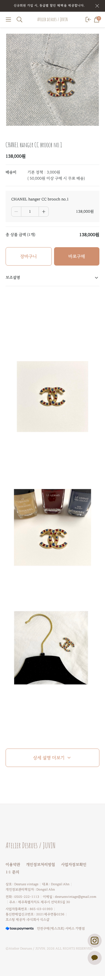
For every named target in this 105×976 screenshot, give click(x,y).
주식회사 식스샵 (38, 919)
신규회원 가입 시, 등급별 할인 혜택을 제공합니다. (49, 5)
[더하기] (43, 211)
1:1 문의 (12, 872)
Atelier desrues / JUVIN (52, 19)
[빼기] (16, 211)
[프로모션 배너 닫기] (97, 5)
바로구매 (76, 256)
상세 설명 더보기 (49, 758)
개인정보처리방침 (40, 864)
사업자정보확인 (74, 864)
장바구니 (28, 256)
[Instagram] (95, 941)
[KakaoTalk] (95, 958)
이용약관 (13, 864)
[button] (8, 19)
